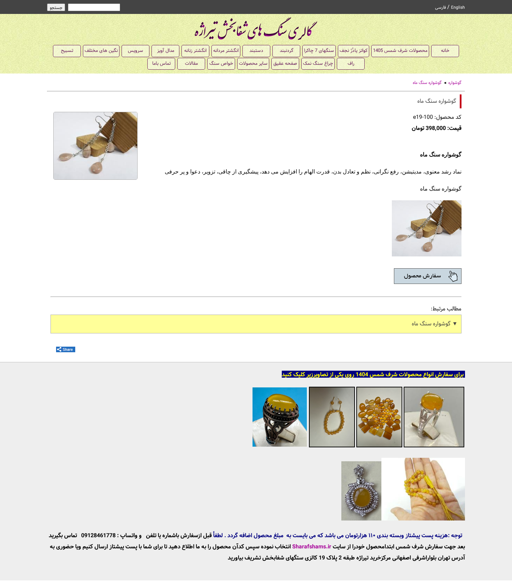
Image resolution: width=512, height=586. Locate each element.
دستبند (256, 51)
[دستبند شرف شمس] (332, 446)
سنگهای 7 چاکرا (319, 51)
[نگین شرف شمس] (379, 446)
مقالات (191, 64)
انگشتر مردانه (226, 51)
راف (351, 64)
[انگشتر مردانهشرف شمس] (279, 446)
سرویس (135, 51)
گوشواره (454, 82)
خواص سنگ (221, 64)
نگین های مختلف (101, 51)
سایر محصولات (253, 64)
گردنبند (286, 51)
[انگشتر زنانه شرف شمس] (434, 446)
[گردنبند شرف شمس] (403, 519)
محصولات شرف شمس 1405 (400, 51)
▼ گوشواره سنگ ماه (435, 324)
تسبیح (67, 51)
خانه (445, 51)
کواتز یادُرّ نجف (353, 51)
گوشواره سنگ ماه (427, 82)
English (458, 7)
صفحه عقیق (285, 64)
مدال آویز (165, 51)
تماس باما (161, 64)
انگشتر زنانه (195, 51)
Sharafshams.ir (311, 547)
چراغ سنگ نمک (318, 64)
